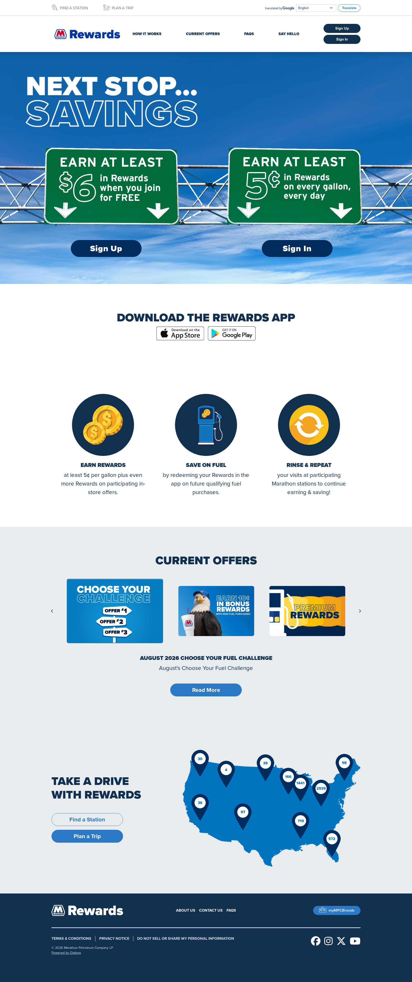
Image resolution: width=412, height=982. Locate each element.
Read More (206, 690)
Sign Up (342, 28)
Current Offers (203, 34)
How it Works (147, 34)
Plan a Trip (122, 7)
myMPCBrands (342, 910)
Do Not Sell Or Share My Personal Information (185, 938)
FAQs (249, 34)
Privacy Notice (114, 938)
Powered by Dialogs (66, 952)
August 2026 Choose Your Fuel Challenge (206, 658)
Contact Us (211, 910)
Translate (349, 7)
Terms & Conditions (71, 938)
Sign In (342, 39)
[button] (115, 611)
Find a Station (74, 7)
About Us (185, 910)
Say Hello (288, 34)
